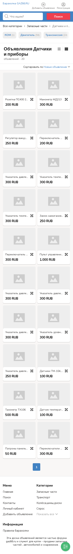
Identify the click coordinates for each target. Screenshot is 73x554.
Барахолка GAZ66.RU (16, 3)
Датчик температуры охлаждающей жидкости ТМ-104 (55, 409)
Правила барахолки (16, 530)
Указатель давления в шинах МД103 (55, 293)
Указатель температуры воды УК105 (55, 177)
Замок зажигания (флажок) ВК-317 (55, 216)
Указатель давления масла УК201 (20, 177)
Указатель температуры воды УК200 (20, 216)
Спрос (40, 508)
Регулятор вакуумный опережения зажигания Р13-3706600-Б (20, 138)
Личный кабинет (13, 508)
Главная (8, 491)
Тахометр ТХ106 (15, 409)
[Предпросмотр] (31, 99)
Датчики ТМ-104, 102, (53, 371)
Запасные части (46, 491)
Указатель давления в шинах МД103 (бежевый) (20, 293)
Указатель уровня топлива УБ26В (55, 332)
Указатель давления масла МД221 (20, 371)
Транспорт (43, 497)
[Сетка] (66, 49)
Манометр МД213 (51, 99)
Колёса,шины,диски (49, 503)
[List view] (59, 49)
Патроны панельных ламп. (20, 448)
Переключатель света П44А (55, 138)
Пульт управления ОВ (53, 254)
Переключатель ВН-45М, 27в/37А (20, 254)
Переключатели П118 (53, 448)
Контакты (9, 503)
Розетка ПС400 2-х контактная (20, 99)
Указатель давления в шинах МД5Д (20, 332)
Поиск (58, 16)
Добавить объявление (18, 514)
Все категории (12, 26)
